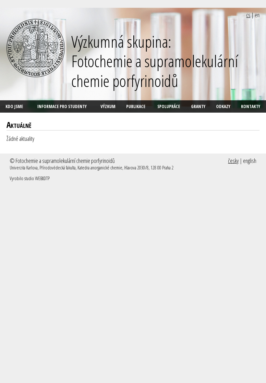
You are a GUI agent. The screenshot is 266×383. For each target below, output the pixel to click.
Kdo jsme (14, 106)
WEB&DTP (42, 178)
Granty (198, 106)
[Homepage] (35, 48)
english (249, 161)
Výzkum (108, 106)
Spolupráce (168, 106)
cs (248, 15)
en (257, 15)
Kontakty (250, 106)
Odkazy (223, 106)
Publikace (135, 106)
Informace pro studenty (62, 106)
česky (233, 161)
